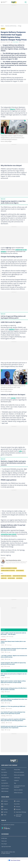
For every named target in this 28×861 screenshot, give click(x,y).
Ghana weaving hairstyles (19, 575)
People (2, 652)
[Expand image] (26, 120)
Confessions (3, 636)
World (2, 666)
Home (2, 25)
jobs (20, 451)
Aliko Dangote (19, 570)
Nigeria (12, 109)
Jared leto (3, 578)
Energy (19, 25)
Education (3, 708)
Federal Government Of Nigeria (8, 568)
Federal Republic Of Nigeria (8, 570)
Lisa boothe (19, 578)
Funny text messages (6, 575)
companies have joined (8, 534)
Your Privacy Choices (15, 860)
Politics (2, 644)
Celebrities (3, 722)
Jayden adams (11, 578)
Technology (3, 715)
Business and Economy (10, 25)
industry (12, 329)
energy (13, 398)
